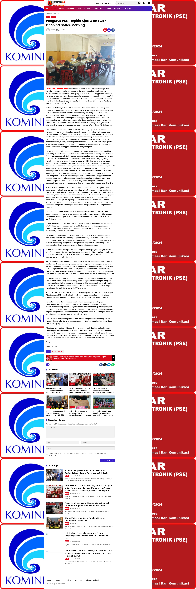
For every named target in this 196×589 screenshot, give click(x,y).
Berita (48, 17)
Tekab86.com (58, 351)
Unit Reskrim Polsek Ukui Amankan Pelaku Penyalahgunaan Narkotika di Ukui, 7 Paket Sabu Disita (79, 413)
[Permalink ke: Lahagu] (48, 30)
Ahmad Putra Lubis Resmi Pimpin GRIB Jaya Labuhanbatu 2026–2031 (55, 413)
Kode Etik (65, 580)
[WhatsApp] (113, 364)
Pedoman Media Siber (93, 580)
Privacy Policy (77, 580)
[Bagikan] (113, 30)
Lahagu (53, 29)
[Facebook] (101, 364)
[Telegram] (109, 364)
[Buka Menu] (149, 3)
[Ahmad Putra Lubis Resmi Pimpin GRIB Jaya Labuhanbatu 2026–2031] (57, 402)
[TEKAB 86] (56, 3)
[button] (139, 3)
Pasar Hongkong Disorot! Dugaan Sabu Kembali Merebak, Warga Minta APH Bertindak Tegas (103, 390)
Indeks (57, 580)
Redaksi (49, 580)
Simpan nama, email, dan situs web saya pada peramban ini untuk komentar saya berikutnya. (78, 454)
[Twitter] (105, 364)
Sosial (53, 17)
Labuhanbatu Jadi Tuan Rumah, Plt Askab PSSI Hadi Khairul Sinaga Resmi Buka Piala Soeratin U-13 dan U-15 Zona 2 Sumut (103, 413)
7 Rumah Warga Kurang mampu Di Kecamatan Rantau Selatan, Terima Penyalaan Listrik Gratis (55, 390)
